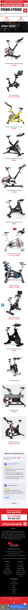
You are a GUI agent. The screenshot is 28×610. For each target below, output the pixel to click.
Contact (19, 608)
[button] (25, 10)
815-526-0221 (21, 19)
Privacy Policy (16, 599)
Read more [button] (7, 494)
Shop (8, 608)
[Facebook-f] (14, 603)
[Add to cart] (14, 48)
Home (3, 608)
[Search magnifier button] (26, 15)
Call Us (14, 608)
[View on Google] (5, 485)
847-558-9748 (6, 19)
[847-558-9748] (6, 18)
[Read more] (14, 365)
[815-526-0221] (21, 18)
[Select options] (14, 80)
